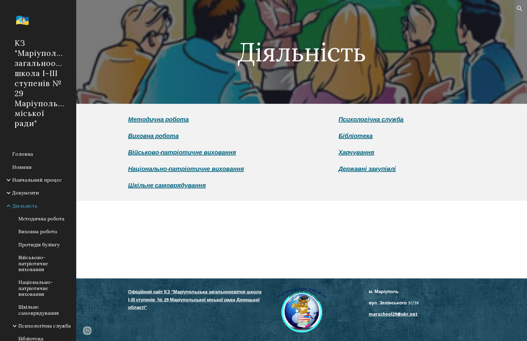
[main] (302, 51)
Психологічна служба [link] (44, 326)
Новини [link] (22, 167)
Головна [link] (22, 154)
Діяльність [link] (25, 206)
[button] (519, 8)
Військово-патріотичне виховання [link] (33, 263)
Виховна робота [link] (37, 231)
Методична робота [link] (41, 219)
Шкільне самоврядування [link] (38, 310)
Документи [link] (25, 193)
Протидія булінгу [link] (38, 244)
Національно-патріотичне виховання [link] (35, 288)
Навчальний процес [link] (37, 180)
